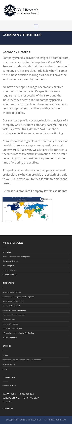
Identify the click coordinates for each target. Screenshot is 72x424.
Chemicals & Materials (12, 306)
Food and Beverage (10, 324)
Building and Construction (13, 301)
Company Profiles (9, 274)
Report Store (8, 252)
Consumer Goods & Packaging (14, 310)
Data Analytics (8, 265)
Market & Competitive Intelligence (16, 256)
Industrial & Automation (12, 328)
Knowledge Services (10, 261)
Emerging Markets (10, 270)
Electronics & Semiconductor (14, 315)
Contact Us (7, 402)
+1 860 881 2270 (26, 393)
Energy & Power (9, 319)
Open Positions (9, 364)
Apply (5, 369)
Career (5, 355)
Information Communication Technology (18, 333)
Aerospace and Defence (12, 292)
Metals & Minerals (10, 337)
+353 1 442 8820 (31, 397)
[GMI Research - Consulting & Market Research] (21, 10)
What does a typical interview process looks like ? (22, 359)
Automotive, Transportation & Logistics (18, 297)
